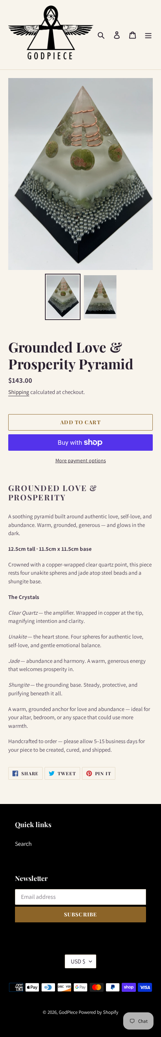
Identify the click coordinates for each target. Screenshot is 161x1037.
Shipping (18, 391)
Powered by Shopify (98, 1012)
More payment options (80, 460)
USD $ (78, 961)
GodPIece (68, 1012)
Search (23, 844)
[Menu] (148, 35)
